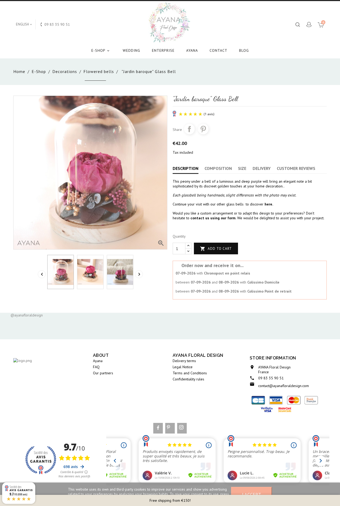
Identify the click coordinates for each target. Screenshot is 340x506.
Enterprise (163, 50)
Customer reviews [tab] (296, 168)
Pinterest (203, 129)
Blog (244, 50)
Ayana (192, 50)
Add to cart (216, 248)
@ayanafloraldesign (27, 315)
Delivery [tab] (262, 168)
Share (189, 129)
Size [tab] (242, 168)
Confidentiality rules (188, 379)
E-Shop (100, 50)
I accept (251, 494)
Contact (218, 50)
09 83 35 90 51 (271, 378)
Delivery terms (184, 360)
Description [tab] (185, 168)
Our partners (103, 373)
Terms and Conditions (190, 373)
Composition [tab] (218, 168)
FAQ (96, 367)
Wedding (131, 50)
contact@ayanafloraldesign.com (283, 385)
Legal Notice (183, 367)
